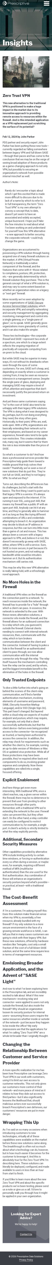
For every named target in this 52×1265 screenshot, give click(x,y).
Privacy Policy (26, 1260)
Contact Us (26, 1234)
